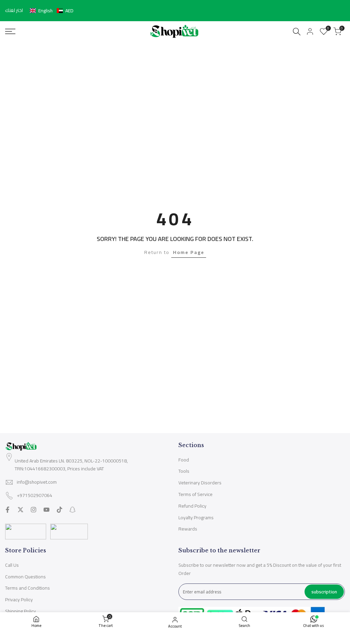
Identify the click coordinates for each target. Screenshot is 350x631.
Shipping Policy (20, 611)
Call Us (12, 565)
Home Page (188, 252)
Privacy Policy (19, 599)
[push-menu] (10, 31)
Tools (183, 471)
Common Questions (25, 576)
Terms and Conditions (27, 587)
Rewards (187, 528)
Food (183, 459)
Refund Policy (192, 505)
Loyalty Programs (196, 517)
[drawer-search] (296, 32)
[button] (51, 10)
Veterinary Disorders (199, 482)
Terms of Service (195, 494)
